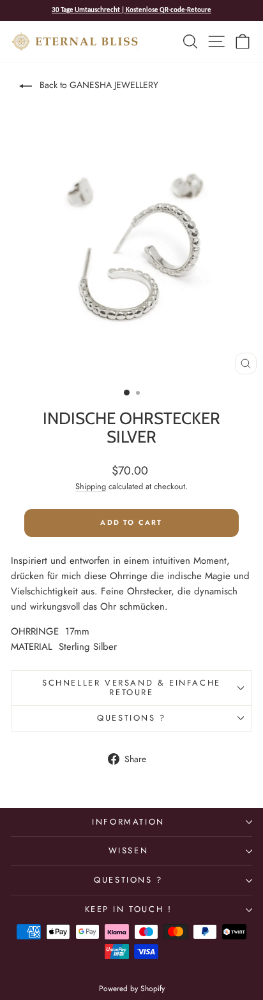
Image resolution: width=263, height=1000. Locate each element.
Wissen (129, 850)
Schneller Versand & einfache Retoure (131, 687)
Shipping (90, 486)
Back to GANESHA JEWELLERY (97, 84)
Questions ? (131, 718)
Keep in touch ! (128, 909)
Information (128, 822)
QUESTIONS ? (128, 880)
